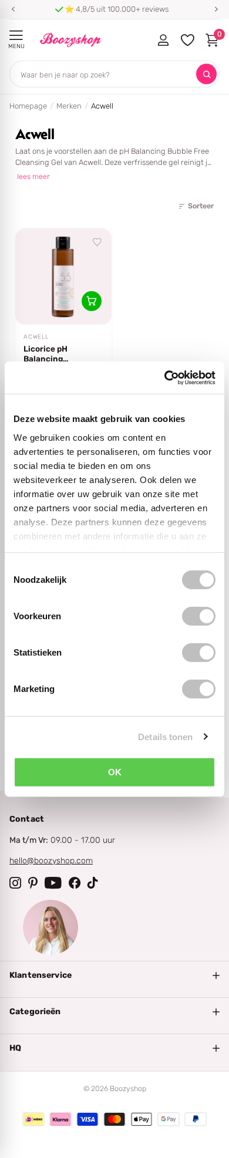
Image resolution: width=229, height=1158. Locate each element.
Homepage (28, 106)
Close (114, 975)
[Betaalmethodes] (33, 1119)
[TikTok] (92, 883)
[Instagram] (15, 883)
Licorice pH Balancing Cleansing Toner (54, 354)
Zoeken (206, 74)
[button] (13, 9)
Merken (69, 106)
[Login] (163, 40)
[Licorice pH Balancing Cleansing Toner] (63, 276)
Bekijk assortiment (16, 35)
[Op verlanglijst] (97, 242)
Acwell (36, 336)
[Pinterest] (33, 883)
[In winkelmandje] (92, 301)
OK (115, 772)
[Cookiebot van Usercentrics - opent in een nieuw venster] (164, 377)
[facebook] (74, 883)
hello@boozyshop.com (51, 861)
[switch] (198, 616)
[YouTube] (53, 883)
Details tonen (165, 736)
